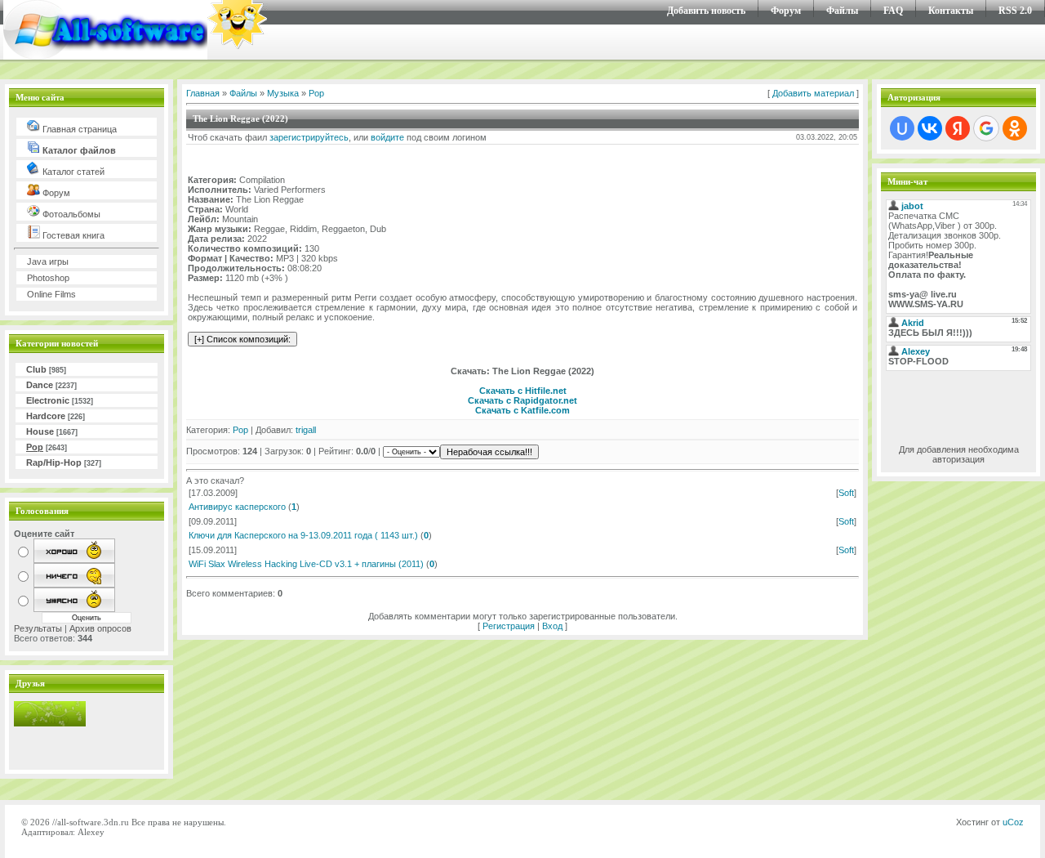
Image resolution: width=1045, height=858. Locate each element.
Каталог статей (72, 172)
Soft (846, 493)
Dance (39, 385)
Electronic (47, 400)
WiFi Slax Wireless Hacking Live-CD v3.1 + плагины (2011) (306, 564)
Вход (552, 626)
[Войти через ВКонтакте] (930, 128)
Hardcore (45, 416)
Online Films (51, 294)
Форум (786, 10)
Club (36, 369)
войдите (387, 137)
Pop (34, 447)
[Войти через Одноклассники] (1015, 128)
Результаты (38, 628)
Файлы (842, 10)
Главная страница (78, 129)
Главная (203, 93)
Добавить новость (706, 10)
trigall (306, 430)
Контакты (950, 10)
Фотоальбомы (70, 214)
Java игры (48, 261)
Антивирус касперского (237, 507)
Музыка (283, 93)
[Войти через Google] (986, 128)
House (40, 431)
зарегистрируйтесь (309, 137)
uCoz (1013, 822)
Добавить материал (813, 93)
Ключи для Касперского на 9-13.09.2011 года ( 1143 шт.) (303, 535)
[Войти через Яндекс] (957, 128)
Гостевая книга (72, 235)
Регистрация (508, 626)
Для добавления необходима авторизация (959, 454)
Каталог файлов (78, 150)
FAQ (893, 10)
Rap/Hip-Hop (54, 462)
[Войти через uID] (902, 128)
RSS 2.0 (1015, 10)
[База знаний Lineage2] (50, 723)
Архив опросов (100, 628)
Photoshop (48, 278)
